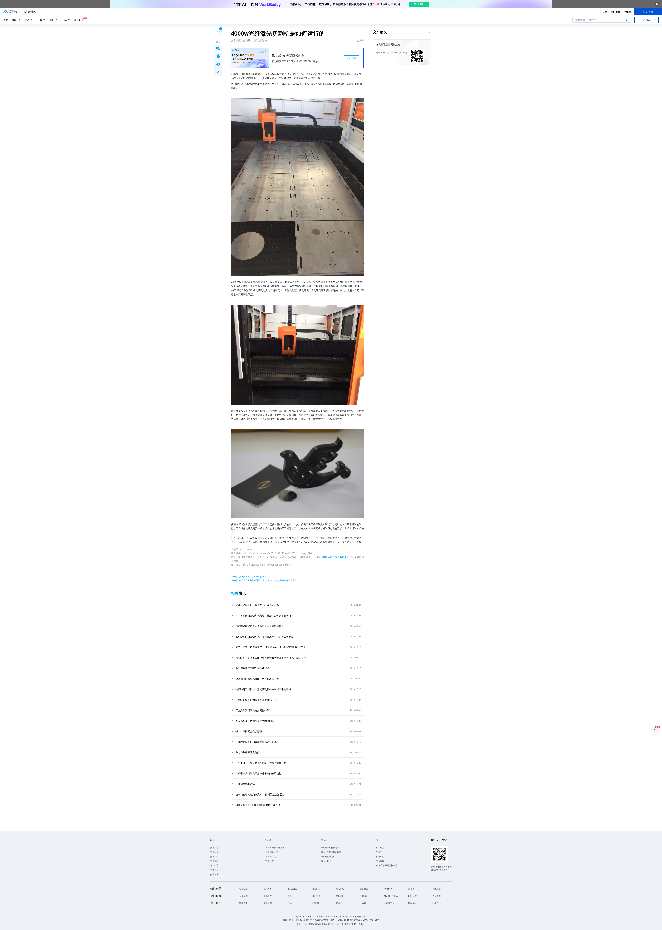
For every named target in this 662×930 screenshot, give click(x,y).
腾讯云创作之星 (328, 856)
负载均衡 (267, 903)
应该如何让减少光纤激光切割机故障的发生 (258, 678)
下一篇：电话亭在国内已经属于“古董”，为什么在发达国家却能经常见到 (264, 580)
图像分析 (364, 895)
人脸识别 (243, 895)
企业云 (291, 895)
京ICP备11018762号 (356, 923)
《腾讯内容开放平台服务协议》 (337, 557)
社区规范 (380, 847)
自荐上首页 (270, 856)
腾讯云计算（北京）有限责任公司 (311, 923)
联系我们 (380, 856)
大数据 (363, 903)
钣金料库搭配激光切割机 (248, 731)
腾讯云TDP (326, 860)
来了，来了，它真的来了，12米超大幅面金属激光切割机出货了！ (270, 647)
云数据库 (364, 888)
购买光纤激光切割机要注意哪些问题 (254, 720)
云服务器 (267, 888)
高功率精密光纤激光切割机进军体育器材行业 (259, 626)
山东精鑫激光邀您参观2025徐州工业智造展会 (259, 794)
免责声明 (380, 851)
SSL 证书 (412, 895)
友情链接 (380, 860)
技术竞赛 (269, 860)
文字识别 (316, 903)
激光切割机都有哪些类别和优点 (252, 668)
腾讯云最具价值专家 (330, 847)
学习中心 (214, 865)
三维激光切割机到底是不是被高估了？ (256, 699)
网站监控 (412, 903)
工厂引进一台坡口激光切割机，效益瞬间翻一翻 (260, 762)
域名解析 (388, 888)
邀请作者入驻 (271, 851)
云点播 (339, 903)
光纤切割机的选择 (245, 784)
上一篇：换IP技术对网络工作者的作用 (248, 576)
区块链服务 (293, 888)
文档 (604, 11)
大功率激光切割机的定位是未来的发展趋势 (258, 773)
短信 (290, 903)
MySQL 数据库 (391, 895)
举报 (362, 40)
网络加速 (340, 888)
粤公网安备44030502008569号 (364, 920)
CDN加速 (316, 895)
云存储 (411, 888)
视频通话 (340, 895)
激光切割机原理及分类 (247, 752)
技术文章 (214, 847)
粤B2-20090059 (339, 920)
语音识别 (436, 895)
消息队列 (316, 888)
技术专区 (214, 874)
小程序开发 (389, 903)
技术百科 (214, 869)
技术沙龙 (214, 856)
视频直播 (436, 888)
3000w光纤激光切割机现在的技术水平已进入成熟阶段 (264, 636)
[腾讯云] (10, 11)
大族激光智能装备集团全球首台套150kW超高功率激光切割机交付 (270, 657)
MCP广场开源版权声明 (386, 865)
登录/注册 (648, 11)
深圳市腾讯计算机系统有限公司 (297, 920)
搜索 (627, 19)
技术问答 (214, 851)
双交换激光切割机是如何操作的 (252, 710)
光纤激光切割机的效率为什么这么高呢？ (257, 741)
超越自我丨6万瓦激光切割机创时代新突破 (257, 805)
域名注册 (243, 888)
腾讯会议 (267, 895)
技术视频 (214, 860)
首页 (5, 20)
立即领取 (351, 58)
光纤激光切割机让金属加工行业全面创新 (257, 605)
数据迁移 (436, 903)
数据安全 (243, 903)
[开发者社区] (29, 11)
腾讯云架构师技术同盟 (331, 851)
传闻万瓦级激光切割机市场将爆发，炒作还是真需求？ (264, 615)
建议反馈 (615, 11)
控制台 (627, 11)
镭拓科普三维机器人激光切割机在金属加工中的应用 (263, 689)
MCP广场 (79, 20)
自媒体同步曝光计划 (274, 847)
